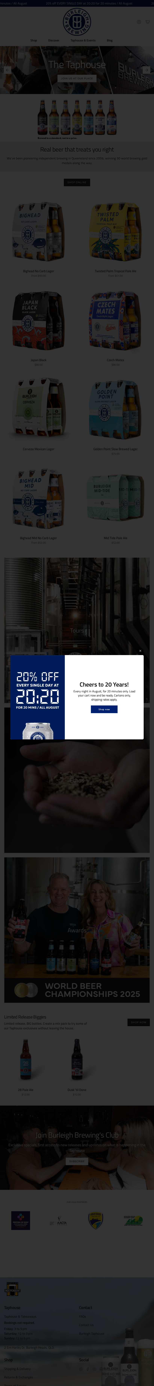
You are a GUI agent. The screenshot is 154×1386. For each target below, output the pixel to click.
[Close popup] (140, 651)
